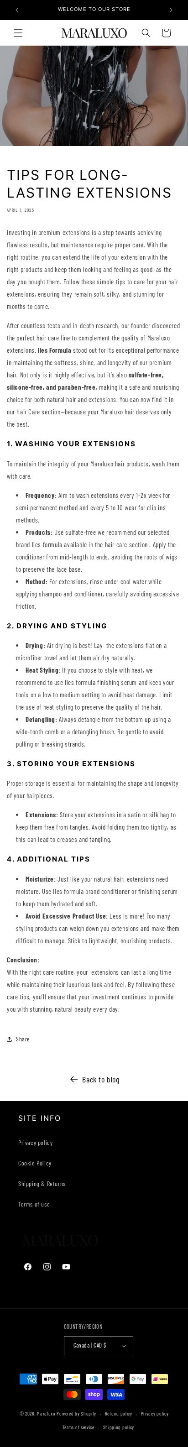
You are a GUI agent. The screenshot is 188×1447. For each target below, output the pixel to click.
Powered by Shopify (76, 1413)
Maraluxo (46, 1413)
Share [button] (23, 1039)
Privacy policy (35, 1142)
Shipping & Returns (42, 1183)
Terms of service (78, 1427)
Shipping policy (119, 1427)
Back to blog (100, 1079)
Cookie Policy (35, 1163)
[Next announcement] (171, 10)
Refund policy (118, 1413)
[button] (18, 33)
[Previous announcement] (17, 10)
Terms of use (34, 1204)
